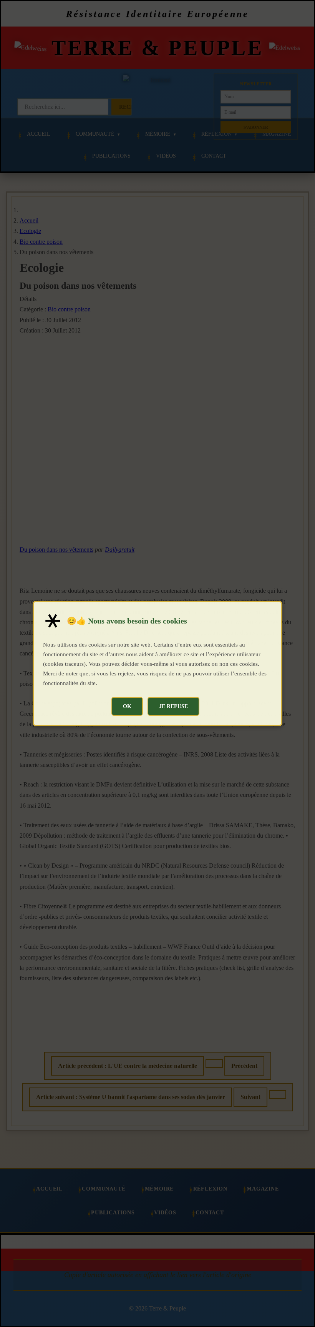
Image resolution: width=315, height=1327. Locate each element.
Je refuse (173, 706)
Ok (127, 706)
